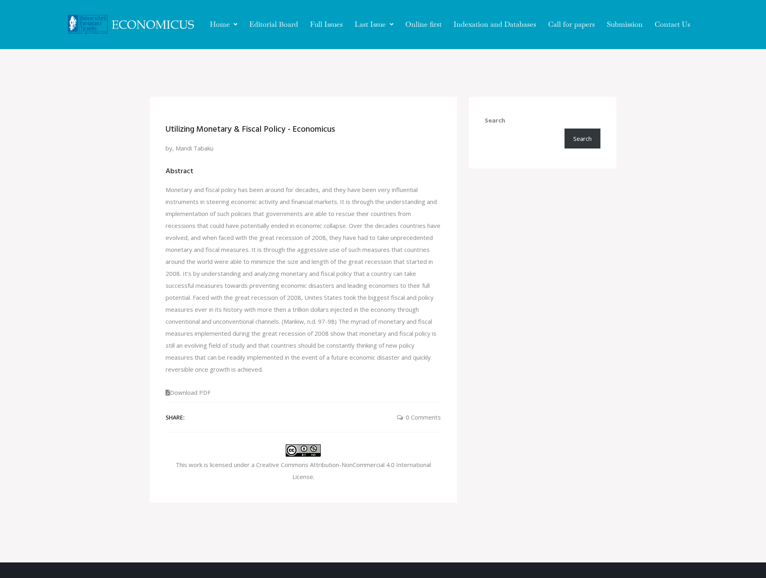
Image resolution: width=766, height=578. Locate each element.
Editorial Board (273, 24)
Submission (625, 24)
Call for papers (571, 24)
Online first (423, 24)
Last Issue (370, 24)
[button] (223, 24)
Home (220, 24)
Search (495, 120)
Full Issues (326, 24)
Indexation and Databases (495, 24)
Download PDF (190, 392)
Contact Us (672, 24)
